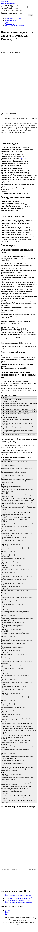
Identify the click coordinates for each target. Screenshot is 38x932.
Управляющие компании (13, 18)
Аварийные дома (10, 20)
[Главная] (4, 1)
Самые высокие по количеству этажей (17, 898)
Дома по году (9, 24)
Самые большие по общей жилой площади (19, 897)
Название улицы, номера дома (11, 13)
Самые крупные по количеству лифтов (17, 900)
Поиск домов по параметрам (14, 25)
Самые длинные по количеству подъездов (19, 902)
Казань (7, 912)
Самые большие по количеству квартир (18, 895)
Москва (7, 910)
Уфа (6, 914)
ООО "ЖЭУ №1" (25, 158)
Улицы (7, 22)
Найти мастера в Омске (8, 113)
